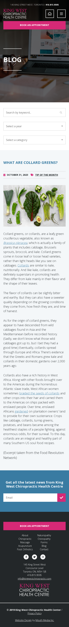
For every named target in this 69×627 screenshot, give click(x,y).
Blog (44, 545)
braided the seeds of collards (39, 393)
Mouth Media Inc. (45, 620)
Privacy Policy (35, 613)
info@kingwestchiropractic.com (34, 578)
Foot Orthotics (25, 549)
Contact (44, 549)
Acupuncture (25, 545)
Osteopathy (44, 538)
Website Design (23, 620)
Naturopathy (44, 535)
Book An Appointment (34, 25)
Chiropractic (24, 538)
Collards (23, 265)
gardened (21, 411)
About (25, 535)
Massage (25, 542)
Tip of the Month (46, 174)
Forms (44, 542)
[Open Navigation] (61, 14)
